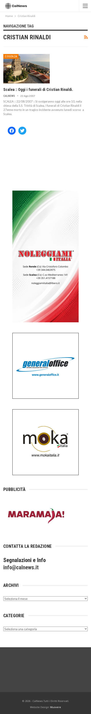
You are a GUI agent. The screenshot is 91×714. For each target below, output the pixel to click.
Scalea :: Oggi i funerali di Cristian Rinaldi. (38, 89)
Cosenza (11, 56)
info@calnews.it (21, 567)
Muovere (55, 707)
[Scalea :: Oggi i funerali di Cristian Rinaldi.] (26, 68)
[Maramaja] (36, 515)
